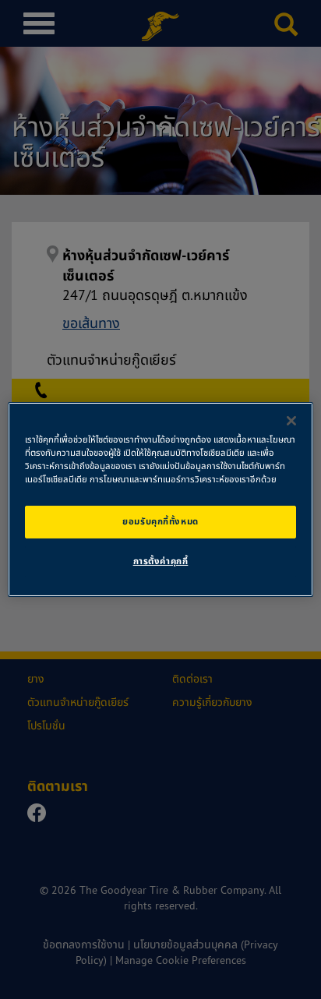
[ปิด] (291, 421)
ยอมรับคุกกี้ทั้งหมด (160, 521)
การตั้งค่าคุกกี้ (161, 561)
